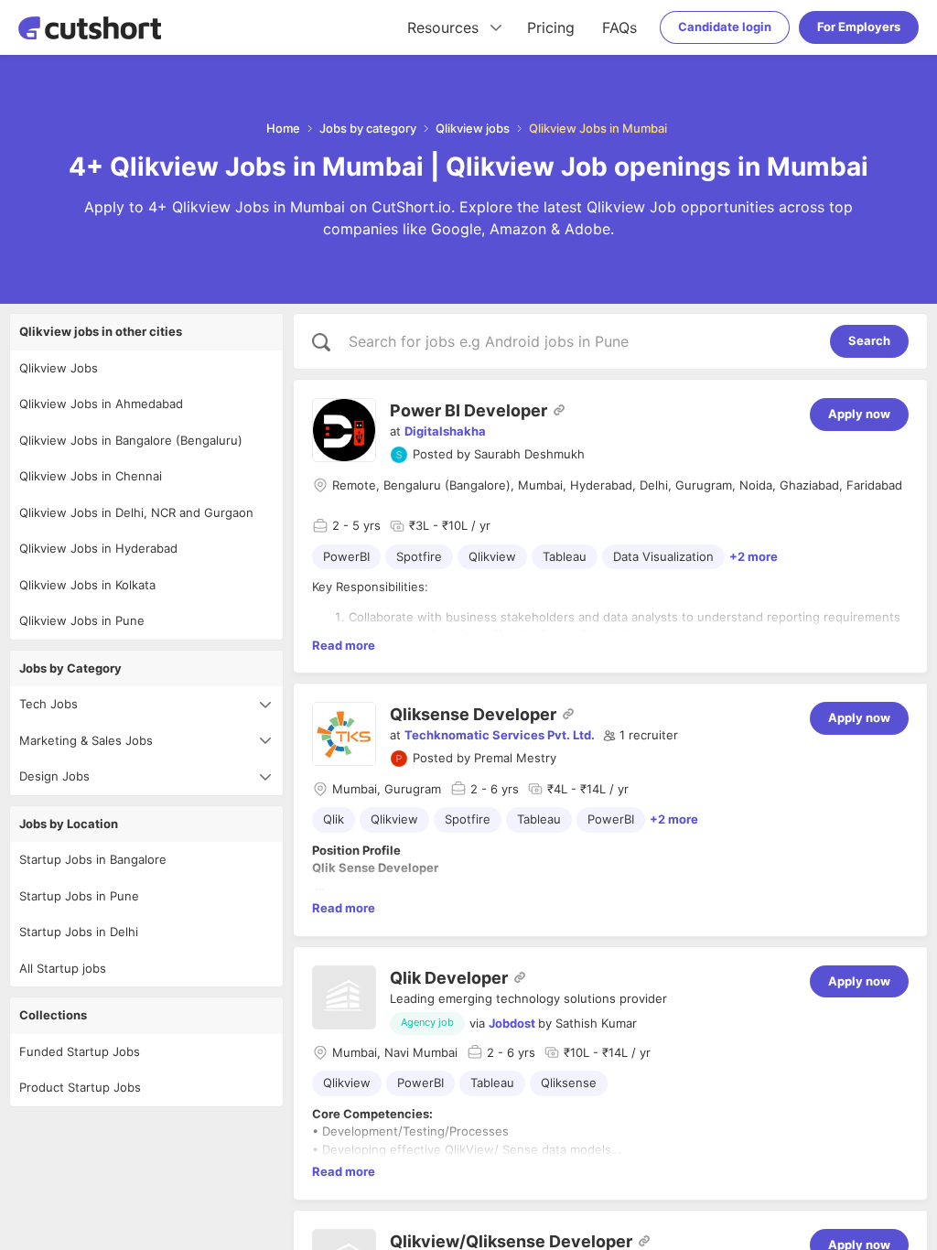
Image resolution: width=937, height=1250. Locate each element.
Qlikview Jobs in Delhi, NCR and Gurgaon (136, 512)
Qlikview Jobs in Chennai (90, 476)
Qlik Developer (449, 977)
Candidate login (724, 26)
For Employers (858, 26)
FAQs (619, 27)
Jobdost (512, 1023)
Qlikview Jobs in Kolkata (87, 584)
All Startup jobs (62, 968)
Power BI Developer (468, 410)
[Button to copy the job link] (559, 410)
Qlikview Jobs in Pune (82, 620)
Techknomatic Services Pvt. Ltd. (499, 734)
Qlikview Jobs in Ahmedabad (101, 403)
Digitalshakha (445, 431)
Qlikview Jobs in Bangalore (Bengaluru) (130, 440)
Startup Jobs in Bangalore (93, 859)
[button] (640, 736)
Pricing (551, 27)
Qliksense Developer (473, 714)
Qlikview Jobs (58, 368)
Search (869, 340)
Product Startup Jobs (80, 1087)
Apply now (859, 413)
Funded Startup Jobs (79, 1051)
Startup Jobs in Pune (79, 896)
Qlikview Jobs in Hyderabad (98, 548)
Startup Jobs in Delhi (78, 931)
